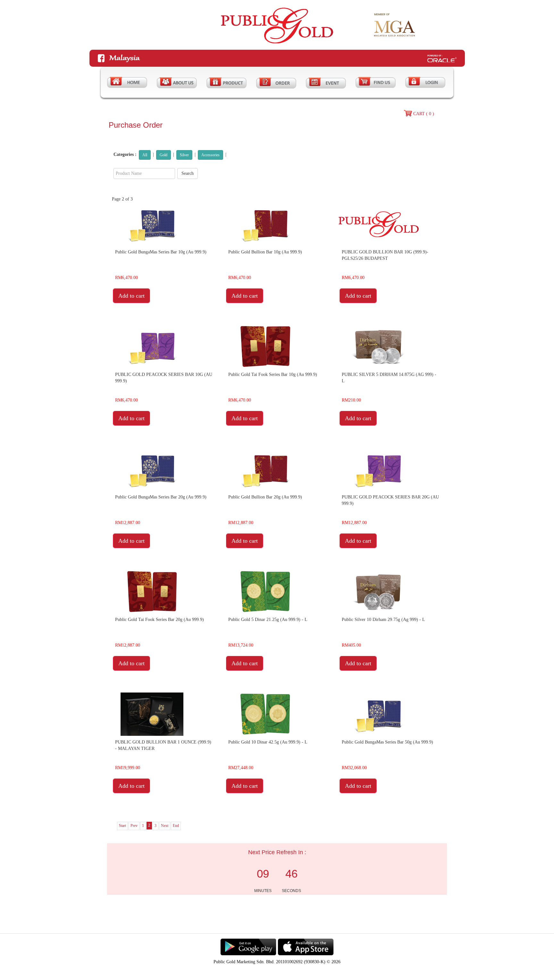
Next (164, 825)
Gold (163, 155)
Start (122, 825)
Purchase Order (136, 125)
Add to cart (131, 296)
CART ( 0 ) (423, 113)
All (144, 155)
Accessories (210, 155)
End (176, 825)
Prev (134, 825)
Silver (184, 155)
